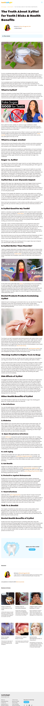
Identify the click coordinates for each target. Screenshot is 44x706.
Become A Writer (15, 701)
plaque (21, 283)
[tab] (42, 3)
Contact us (3, 702)
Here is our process (20, 581)
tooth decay (21, 213)
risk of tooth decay (21, 345)
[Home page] (22, 695)
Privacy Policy (15, 702)
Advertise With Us (4, 704)
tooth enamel (17, 253)
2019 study (8, 437)
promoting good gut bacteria (32, 471)
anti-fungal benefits (15, 494)
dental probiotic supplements (30, 468)
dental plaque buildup (34, 348)
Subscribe (32, 549)
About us (3, 699)
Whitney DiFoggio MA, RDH (25, 26)
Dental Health (10, 6)
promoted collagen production (24, 456)
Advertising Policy (4, 701)
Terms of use (15, 699)
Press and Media (15, 704)
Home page (3, 6)
